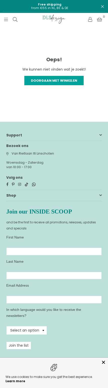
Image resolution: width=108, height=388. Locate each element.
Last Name (15, 261)
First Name (15, 237)
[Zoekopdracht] (15, 19)
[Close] (103, 362)
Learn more (15, 381)
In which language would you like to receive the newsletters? (43, 313)
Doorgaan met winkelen (54, 80)
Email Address (17, 285)
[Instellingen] (90, 19)
